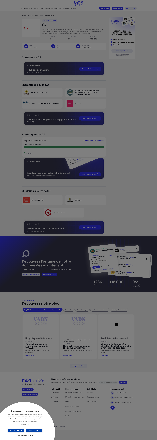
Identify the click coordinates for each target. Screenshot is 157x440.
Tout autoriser (16, 430)
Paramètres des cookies (25, 435)
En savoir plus (25, 424)
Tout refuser (34, 430)
